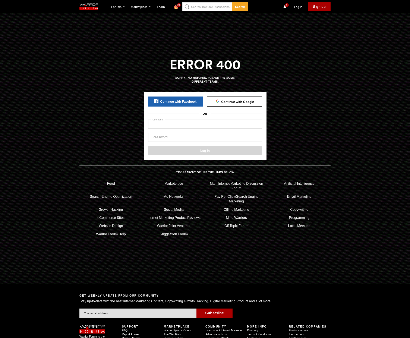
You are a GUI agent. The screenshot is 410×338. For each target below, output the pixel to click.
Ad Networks (173, 196)
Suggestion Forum (174, 234)
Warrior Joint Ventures (173, 226)
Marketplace (173, 183)
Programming (299, 217)
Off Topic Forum (236, 226)
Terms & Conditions (259, 334)
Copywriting (299, 209)
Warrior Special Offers (177, 330)
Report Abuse (130, 334)
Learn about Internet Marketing (224, 330)
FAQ (124, 330)
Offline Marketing (236, 209)
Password (160, 137)
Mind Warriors (236, 217)
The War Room (173, 334)
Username (157, 119)
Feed (111, 183)
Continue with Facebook (178, 101)
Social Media (174, 209)
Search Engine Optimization (111, 196)
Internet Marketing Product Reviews (174, 217)
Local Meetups (299, 226)
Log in (205, 150)
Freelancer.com (298, 330)
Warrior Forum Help (111, 234)
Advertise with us (216, 334)
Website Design (111, 226)
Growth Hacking (111, 209)
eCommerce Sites (110, 217)
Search (240, 7)
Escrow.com (296, 334)
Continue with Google (237, 102)
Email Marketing (299, 196)
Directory (252, 330)
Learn (162, 7)
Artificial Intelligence (299, 183)
